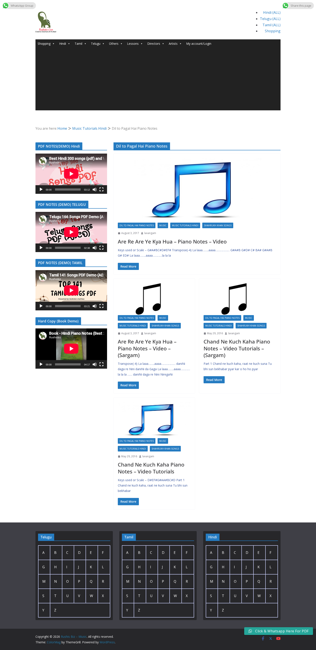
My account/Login (198, 44)
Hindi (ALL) (272, 12)
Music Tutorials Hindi (185, 225)
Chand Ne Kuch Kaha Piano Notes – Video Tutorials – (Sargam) (237, 348)
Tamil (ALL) (271, 25)
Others (113, 44)
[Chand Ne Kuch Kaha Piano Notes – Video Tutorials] (154, 420)
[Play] (41, 189)
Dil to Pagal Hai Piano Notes (137, 225)
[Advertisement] (158, 80)
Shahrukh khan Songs (218, 225)
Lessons (133, 44)
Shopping (273, 31)
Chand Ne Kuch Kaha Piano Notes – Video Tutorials (151, 468)
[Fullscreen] (101, 189)
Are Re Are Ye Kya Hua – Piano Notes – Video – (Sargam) (147, 348)
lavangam (150, 233)
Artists (173, 44)
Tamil (78, 44)
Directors (153, 44)
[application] (71, 174)
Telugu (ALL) (270, 18)
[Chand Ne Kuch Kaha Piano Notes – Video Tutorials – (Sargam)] (240, 299)
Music (162, 225)
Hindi (62, 44)
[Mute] (94, 189)
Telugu (95, 44)
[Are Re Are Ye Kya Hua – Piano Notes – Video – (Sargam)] (154, 299)
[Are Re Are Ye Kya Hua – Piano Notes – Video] (197, 190)
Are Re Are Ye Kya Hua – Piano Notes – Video (172, 241)
